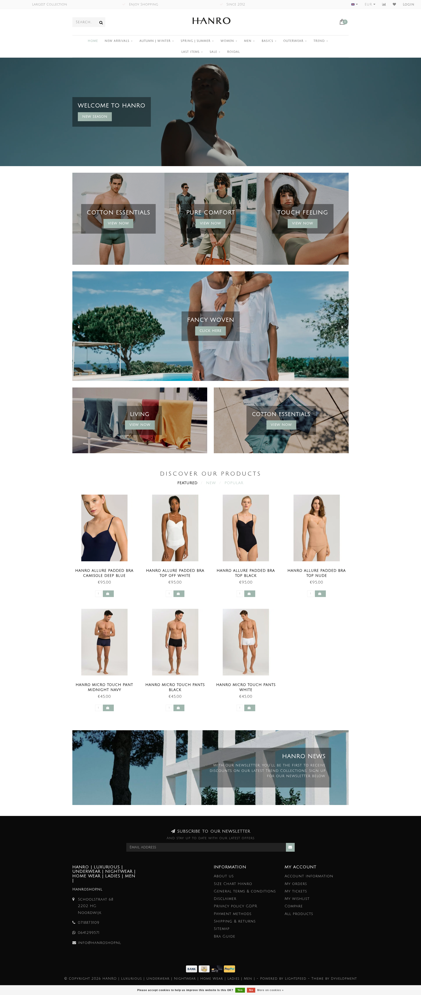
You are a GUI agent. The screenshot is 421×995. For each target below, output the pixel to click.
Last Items (190, 51)
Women (227, 41)
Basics (267, 41)
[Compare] (384, 4)
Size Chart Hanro (233, 884)
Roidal (233, 51)
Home (93, 41)
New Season (94, 116)
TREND (319, 41)
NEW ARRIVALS (117, 41)
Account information (309, 876)
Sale (213, 51)
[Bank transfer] (192, 969)
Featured (187, 483)
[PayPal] (229, 969)
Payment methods (233, 914)
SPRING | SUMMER (195, 41)
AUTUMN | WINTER (155, 41)
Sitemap (222, 929)
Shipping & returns (235, 921)
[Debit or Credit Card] (217, 969)
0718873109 (88, 922)
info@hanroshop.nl (99, 943)
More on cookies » (270, 990)
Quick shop (107, 569)
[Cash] (205, 969)
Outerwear (293, 41)
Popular (234, 483)
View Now (118, 223)
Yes (240, 990)
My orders (296, 884)
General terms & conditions (245, 891)
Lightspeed (295, 978)
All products (299, 914)
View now (210, 223)
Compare (294, 906)
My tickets (296, 891)
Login (408, 4)
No (251, 990)
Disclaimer (225, 899)
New (211, 483)
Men (248, 41)
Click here (210, 330)
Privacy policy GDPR (235, 906)
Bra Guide (224, 936)
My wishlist (297, 899)
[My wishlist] (394, 4)
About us (224, 876)
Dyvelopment (344, 978)
